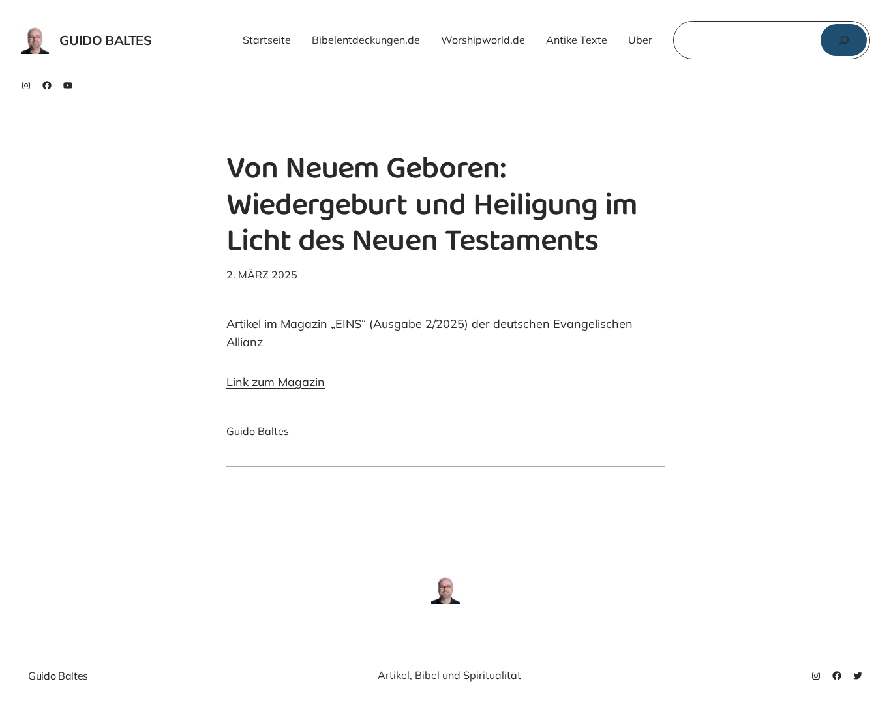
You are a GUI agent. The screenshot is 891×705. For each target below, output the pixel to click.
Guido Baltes (105, 40)
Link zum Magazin (275, 381)
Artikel (394, 675)
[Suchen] (844, 40)
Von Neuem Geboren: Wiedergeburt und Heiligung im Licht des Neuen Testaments (431, 207)
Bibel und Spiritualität (468, 675)
